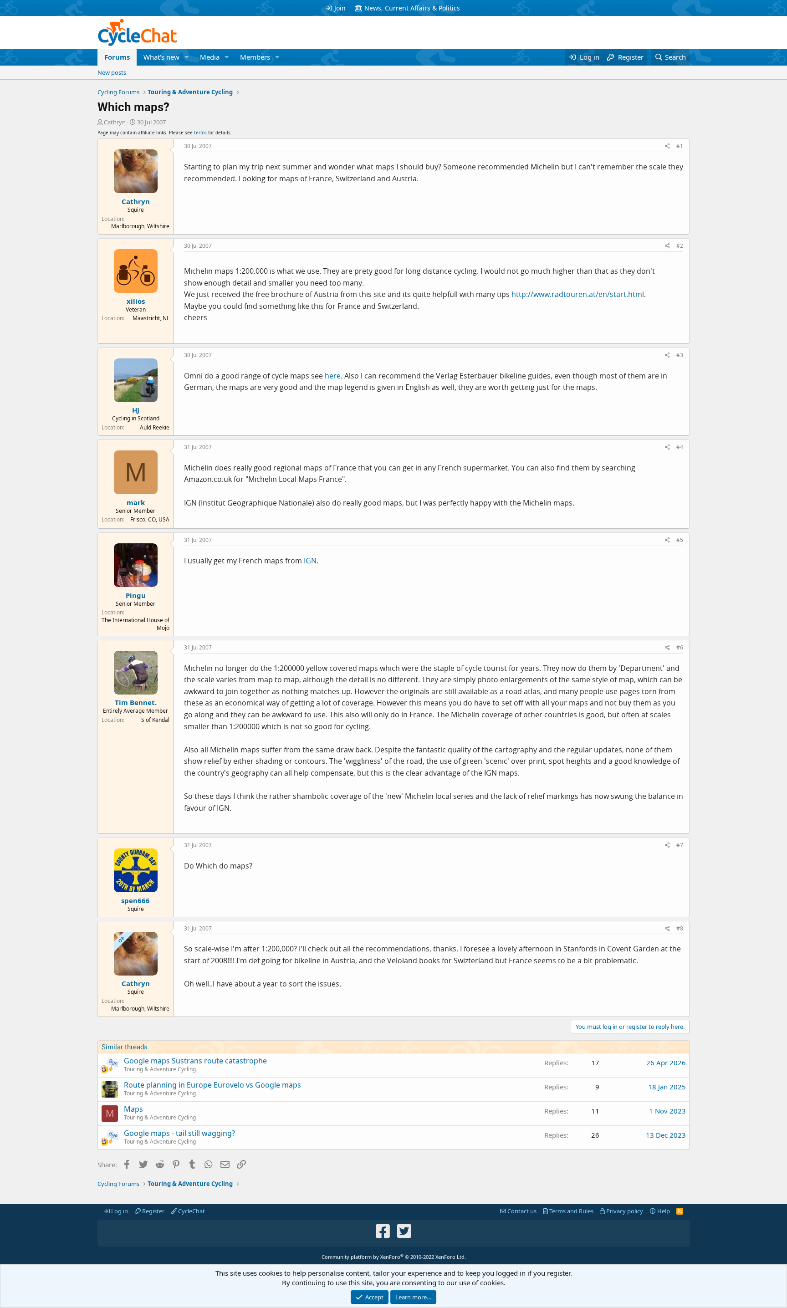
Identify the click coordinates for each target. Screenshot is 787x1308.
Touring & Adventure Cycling (160, 1069)
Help (663, 1211)
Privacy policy (624, 1211)
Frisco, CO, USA (149, 519)
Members (255, 56)
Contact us (521, 1211)
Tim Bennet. (136, 702)
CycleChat (191, 1211)
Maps (133, 1109)
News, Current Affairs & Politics (412, 8)
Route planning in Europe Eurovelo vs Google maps (212, 1085)
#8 (679, 928)
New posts (111, 72)
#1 (679, 146)
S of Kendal (155, 720)
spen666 (135, 900)
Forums (117, 56)
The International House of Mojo (135, 624)
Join (340, 8)
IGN (310, 561)
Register (152, 1211)
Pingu (136, 595)
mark (136, 502)
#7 (679, 845)
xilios (136, 301)
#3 (679, 355)
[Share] (667, 146)
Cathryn (115, 122)
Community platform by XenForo (394, 1256)
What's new (161, 56)
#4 (679, 447)
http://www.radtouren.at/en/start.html (577, 294)
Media (210, 56)
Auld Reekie (154, 427)
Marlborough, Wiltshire (140, 226)
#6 (679, 647)
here (333, 376)
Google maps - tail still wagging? (179, 1133)
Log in (119, 1211)
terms (200, 132)
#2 (679, 246)
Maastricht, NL (151, 318)
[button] (186, 57)
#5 (679, 540)
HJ (135, 409)
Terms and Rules (570, 1211)
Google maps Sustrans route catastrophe (195, 1061)
